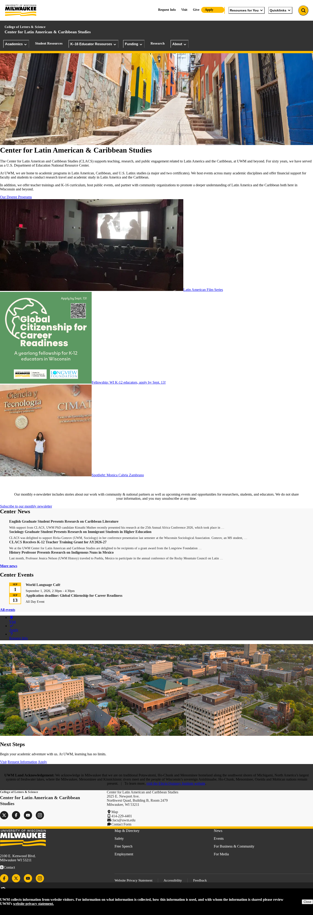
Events (219, 838)
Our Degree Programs (16, 197)
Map (114, 812)
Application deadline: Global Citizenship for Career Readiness (74, 595)
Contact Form (121, 824)
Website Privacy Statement (133, 880)
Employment (124, 854)
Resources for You (244, 10)
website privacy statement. (33, 904)
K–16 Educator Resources (91, 44)
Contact (9, 867)
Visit (184, 9)
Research (158, 43)
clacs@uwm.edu (123, 820)
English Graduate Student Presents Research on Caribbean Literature (63, 521)
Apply (209, 9)
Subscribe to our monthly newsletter (26, 506)
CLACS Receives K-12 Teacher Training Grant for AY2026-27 (58, 542)
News (218, 831)
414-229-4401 (121, 816)
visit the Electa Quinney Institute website (175, 783)
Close (307, 902)
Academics (14, 44)
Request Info (167, 9)
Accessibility (173, 880)
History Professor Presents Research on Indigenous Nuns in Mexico (61, 552)
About (177, 44)
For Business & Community (234, 846)
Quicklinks (278, 10)
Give (196, 9)
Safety (119, 838)
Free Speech (123, 846)
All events (7, 610)
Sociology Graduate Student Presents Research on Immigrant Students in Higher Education (80, 532)
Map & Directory (127, 831)
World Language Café (43, 585)
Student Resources (49, 43)
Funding (131, 44)
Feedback (200, 880)
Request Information (22, 762)
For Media (221, 854)
